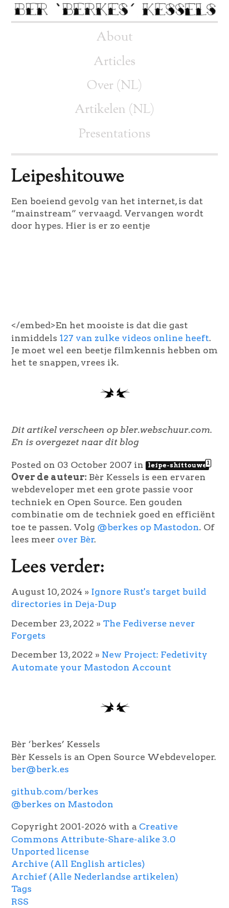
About (114, 37)
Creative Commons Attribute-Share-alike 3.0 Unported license (94, 839)
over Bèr (75, 539)
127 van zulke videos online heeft (134, 338)
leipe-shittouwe (178, 465)
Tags (21, 889)
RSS (19, 901)
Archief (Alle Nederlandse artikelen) (94, 876)
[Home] (114, 14)
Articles (114, 62)
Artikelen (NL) (114, 110)
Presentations (115, 134)
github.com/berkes (54, 791)
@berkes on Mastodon (62, 804)
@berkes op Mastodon (148, 527)
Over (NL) (114, 86)
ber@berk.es (40, 769)
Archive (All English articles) (78, 863)
